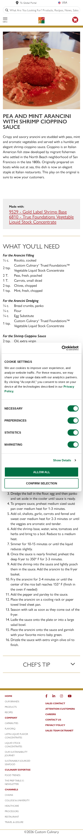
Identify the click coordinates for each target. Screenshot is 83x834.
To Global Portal (28, 2)
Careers (50, 714)
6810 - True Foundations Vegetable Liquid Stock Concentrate (41, 219)
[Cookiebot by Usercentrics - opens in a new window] (62, 348)
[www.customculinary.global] (17, 2)
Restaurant (12, 816)
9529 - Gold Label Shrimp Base (38, 211)
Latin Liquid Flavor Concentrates (16, 735)
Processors (12, 811)
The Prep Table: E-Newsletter (14, 782)
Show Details (62, 460)
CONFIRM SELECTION (41, 483)
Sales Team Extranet (59, 730)
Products (11, 706)
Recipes (9, 712)
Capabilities (11, 723)
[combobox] (44, 10)
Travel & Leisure (14, 822)
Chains (9, 795)
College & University (17, 800)
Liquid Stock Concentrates (13, 744)
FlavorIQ (10, 728)
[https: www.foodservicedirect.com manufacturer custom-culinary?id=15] (75, 23)
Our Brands (12, 701)
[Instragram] (61, 697)
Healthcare (12, 805)
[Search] (6, 10)
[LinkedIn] (53, 697)
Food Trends (12, 775)
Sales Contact (55, 703)
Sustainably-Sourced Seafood (17, 762)
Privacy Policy (55, 725)
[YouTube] (69, 697)
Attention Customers (60, 708)
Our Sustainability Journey (16, 753)
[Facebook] (46, 697)
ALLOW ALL (41, 472)
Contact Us (53, 719)
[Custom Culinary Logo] (41, 20)
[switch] (73, 420)
